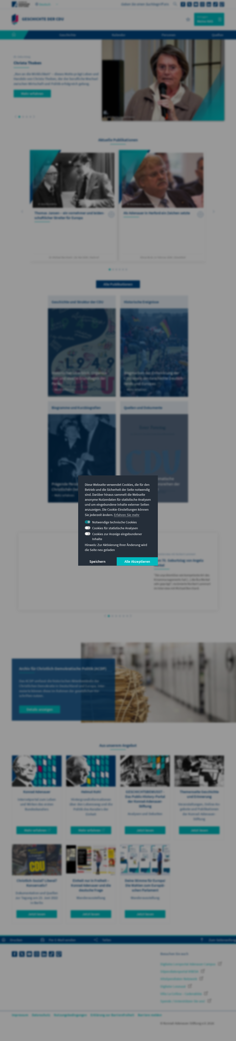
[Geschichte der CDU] (15, 19)
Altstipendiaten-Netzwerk (179, 979)
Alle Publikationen (118, 284)
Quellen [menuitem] (217, 35)
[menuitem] (17, 35)
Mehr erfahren (32, 93)
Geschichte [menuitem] (67, 35)
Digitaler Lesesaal (173, 986)
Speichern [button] (97, 561)
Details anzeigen (40, 709)
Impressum (20, 1015)
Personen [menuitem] (169, 35)
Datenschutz (41, 1015)
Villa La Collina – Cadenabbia (181, 994)
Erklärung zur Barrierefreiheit (112, 1015)
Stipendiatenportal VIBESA (179, 971)
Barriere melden (150, 1015)
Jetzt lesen (145, 830)
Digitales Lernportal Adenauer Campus (188, 964)
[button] (15, 116)
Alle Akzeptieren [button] (137, 561)
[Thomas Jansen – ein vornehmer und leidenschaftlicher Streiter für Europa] (73, 205)
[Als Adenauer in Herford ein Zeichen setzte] (162, 205)
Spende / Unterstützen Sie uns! (183, 1001)
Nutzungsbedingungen (70, 1015)
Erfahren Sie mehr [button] (126, 515)
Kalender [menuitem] (119, 35)
